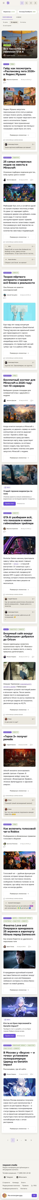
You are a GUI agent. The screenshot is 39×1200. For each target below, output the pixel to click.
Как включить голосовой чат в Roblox (19, 830)
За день (5, 22)
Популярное (7, 17)
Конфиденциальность (10, 1189)
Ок (34, 1195)
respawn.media (10, 1165)
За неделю (14, 22)
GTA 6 (16, 564)
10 (25, 1140)
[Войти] (35, 3)
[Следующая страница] (31, 1140)
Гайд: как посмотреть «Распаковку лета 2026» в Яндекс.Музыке (19, 71)
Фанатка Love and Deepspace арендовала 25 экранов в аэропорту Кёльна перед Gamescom (19, 930)
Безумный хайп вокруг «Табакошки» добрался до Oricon (18, 636)
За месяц (23, 22)
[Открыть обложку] (20, 96)
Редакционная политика (11, 1186)
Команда (15, 1183)
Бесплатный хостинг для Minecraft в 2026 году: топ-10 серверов (19, 383)
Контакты (23, 1189)
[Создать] (22, 3)
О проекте (6, 1183)
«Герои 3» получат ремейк (15, 738)
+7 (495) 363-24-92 (23, 1173)
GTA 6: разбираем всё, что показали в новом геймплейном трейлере (18, 520)
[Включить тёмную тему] (31, 3)
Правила (25, 1186)
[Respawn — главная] (8, 3)
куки (20, 1195)
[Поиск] (26, 3)
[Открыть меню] (4, 3)
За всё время (7, 25)
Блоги (23, 1183)
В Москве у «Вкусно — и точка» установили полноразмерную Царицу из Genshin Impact (19, 1058)
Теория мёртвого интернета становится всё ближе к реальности (19, 280)
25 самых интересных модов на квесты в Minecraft (17, 164)
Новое (18, 17)
